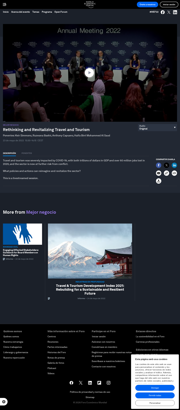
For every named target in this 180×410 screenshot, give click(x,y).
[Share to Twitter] (169, 12)
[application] (90, 73)
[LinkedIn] (174, 165)
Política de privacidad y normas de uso (90, 392)
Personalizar (155, 403)
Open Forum (60, 12)
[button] (90, 73)
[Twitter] (166, 165)
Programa (47, 12)
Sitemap (90, 397)
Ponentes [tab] (27, 153)
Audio (142, 126)
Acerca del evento (20, 12)
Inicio (6, 12)
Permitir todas (155, 395)
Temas (35, 12)
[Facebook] (158, 165)
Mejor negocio (11, 125)
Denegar (155, 388)
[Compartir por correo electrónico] (158, 173)
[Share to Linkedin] (175, 12)
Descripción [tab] (9, 153)
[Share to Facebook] (163, 12)
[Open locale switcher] (3, 401)
